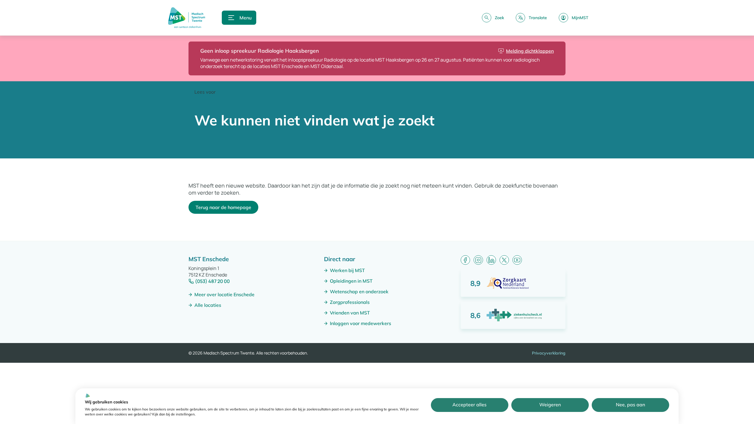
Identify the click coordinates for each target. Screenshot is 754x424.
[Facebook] (465, 260)
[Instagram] (478, 260)
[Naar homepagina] (187, 17)
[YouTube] (517, 260)
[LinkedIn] (491, 260)
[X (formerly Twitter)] (504, 260)
